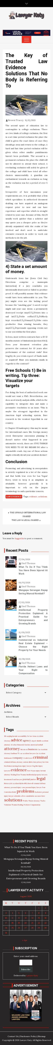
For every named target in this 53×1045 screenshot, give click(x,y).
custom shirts (28, 762)
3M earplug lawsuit (10, 736)
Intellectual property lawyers (37, 775)
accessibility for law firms (27, 736)
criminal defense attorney (13, 762)
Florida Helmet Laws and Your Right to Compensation (33, 670)
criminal (40, 757)
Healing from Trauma (18, 775)
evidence (33, 496)
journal (26, 779)
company (17, 757)
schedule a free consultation (24, 796)
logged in (19, 538)
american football (36, 745)
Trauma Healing (17, 805)
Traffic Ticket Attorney (31, 801)
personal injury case (18, 787)
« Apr (24, 940)
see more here (40, 796)
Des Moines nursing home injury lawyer (18, 766)
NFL (25, 783)
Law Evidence (13, 496)
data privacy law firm (40, 762)
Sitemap (42, 1036)
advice (16, 740)
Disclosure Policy (28, 1036)
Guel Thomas (28, 563)
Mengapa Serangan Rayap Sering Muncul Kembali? (33, 592)
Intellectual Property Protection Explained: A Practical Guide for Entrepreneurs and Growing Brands (33, 617)
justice (33, 779)
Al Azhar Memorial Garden (20, 745)
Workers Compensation (32, 805)
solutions (42, 496)
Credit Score (27, 758)
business (32, 749)
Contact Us (13, 1036)
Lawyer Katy (32, 975)
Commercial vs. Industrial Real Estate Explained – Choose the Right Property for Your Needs (33, 645)
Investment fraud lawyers (13, 779)
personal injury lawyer (34, 787)
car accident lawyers (27, 753)
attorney (12, 748)
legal (41, 778)
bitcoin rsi (24, 749)
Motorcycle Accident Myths (14, 783)
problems (25, 791)
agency (27, 740)
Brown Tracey (15, 120)
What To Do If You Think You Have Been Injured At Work (33, 570)
